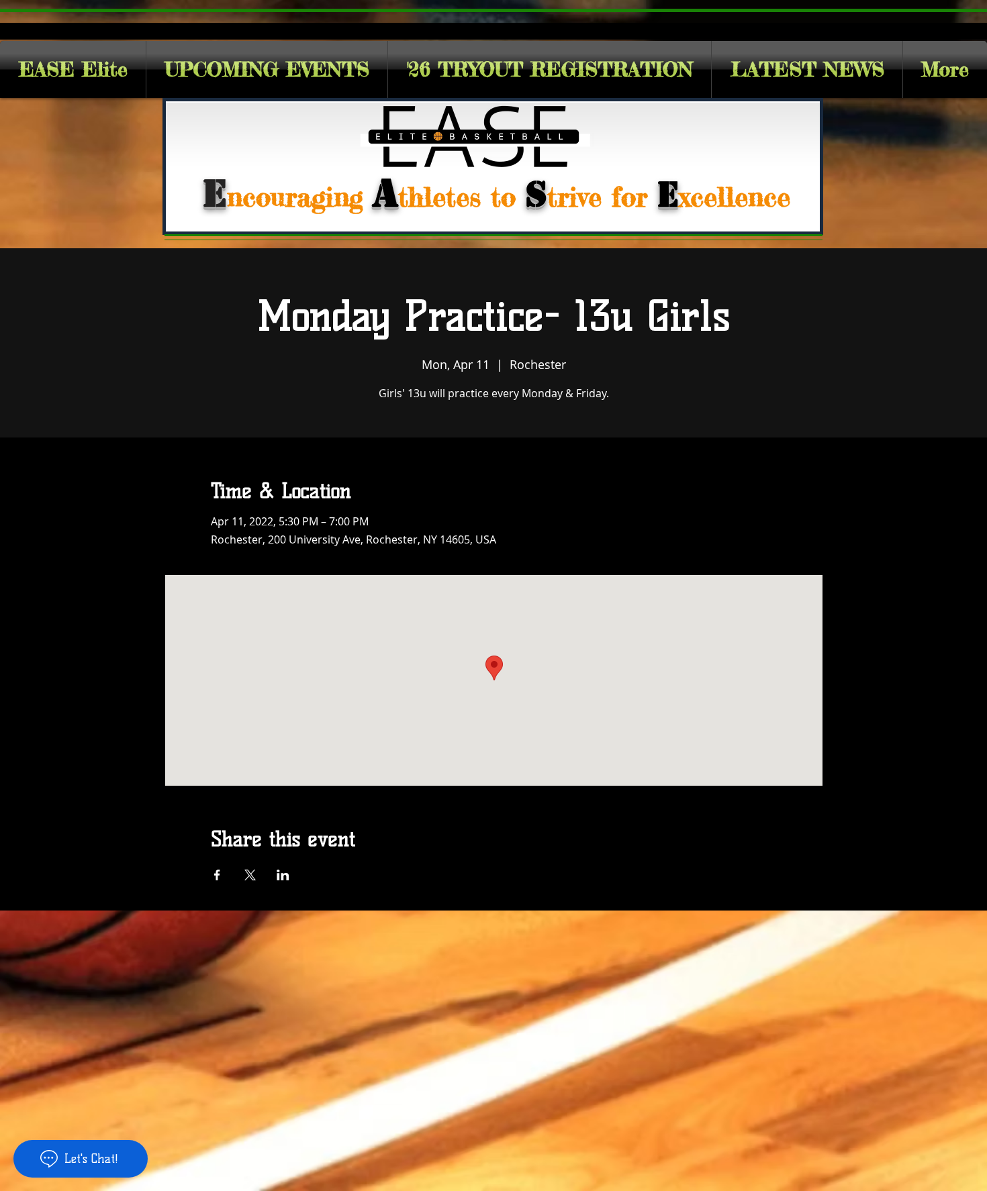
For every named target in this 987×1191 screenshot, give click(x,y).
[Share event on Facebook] (217, 875)
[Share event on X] (250, 875)
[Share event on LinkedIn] (283, 875)
